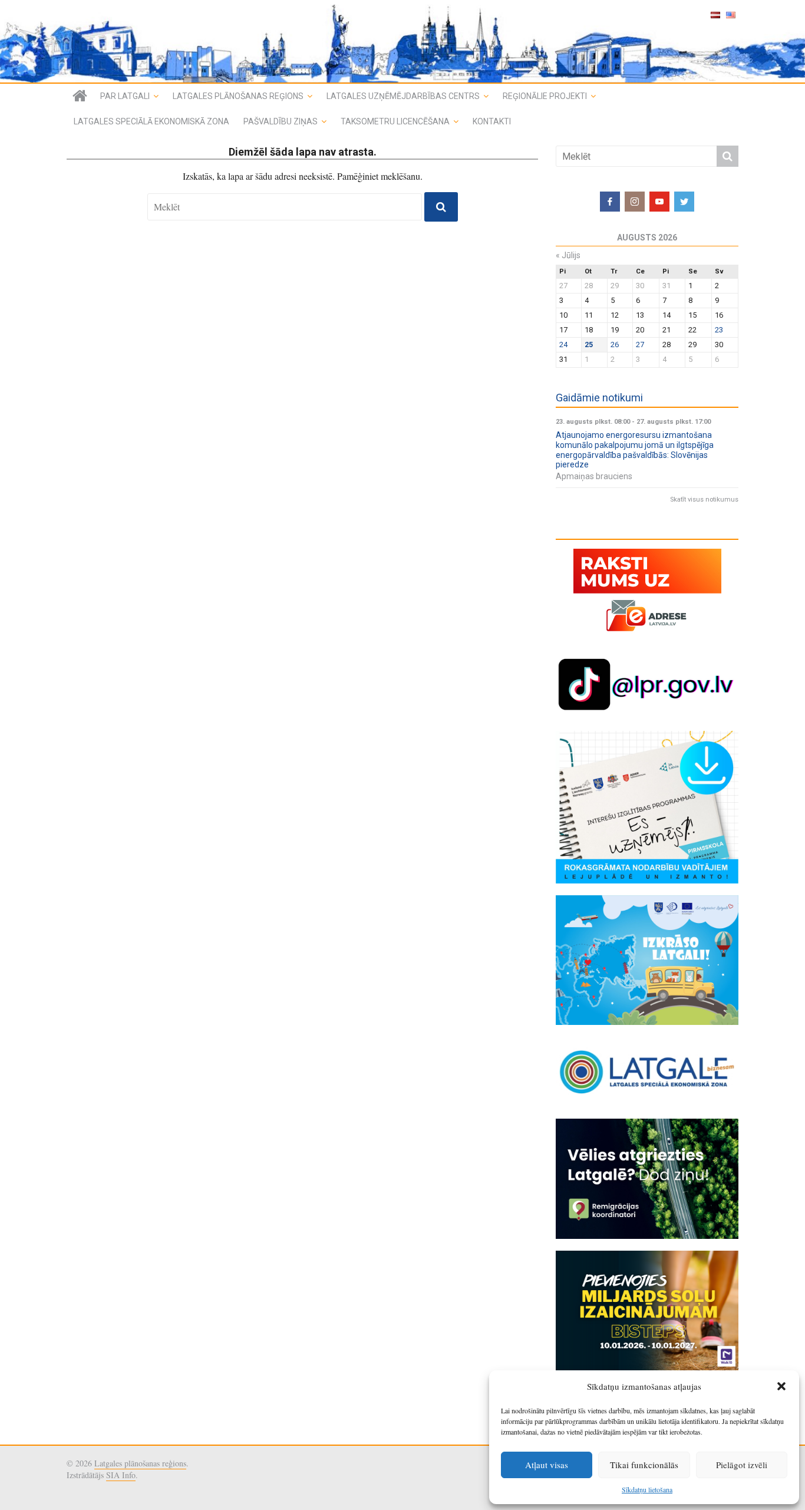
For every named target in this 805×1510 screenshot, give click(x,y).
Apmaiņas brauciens (594, 476)
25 (589, 344)
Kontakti (492, 121)
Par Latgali (125, 96)
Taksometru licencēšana (395, 121)
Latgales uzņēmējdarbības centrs (403, 96)
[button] (781, 1386)
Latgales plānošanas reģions (238, 96)
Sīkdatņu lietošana (647, 1489)
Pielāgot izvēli (741, 1465)
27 (640, 344)
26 (615, 344)
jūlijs (568, 255)
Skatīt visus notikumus (704, 499)
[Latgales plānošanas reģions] (402, 41)
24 (563, 344)
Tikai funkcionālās (644, 1465)
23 (719, 329)
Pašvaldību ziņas (280, 121)
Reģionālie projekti (545, 96)
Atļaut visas (546, 1465)
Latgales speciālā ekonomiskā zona (151, 121)
